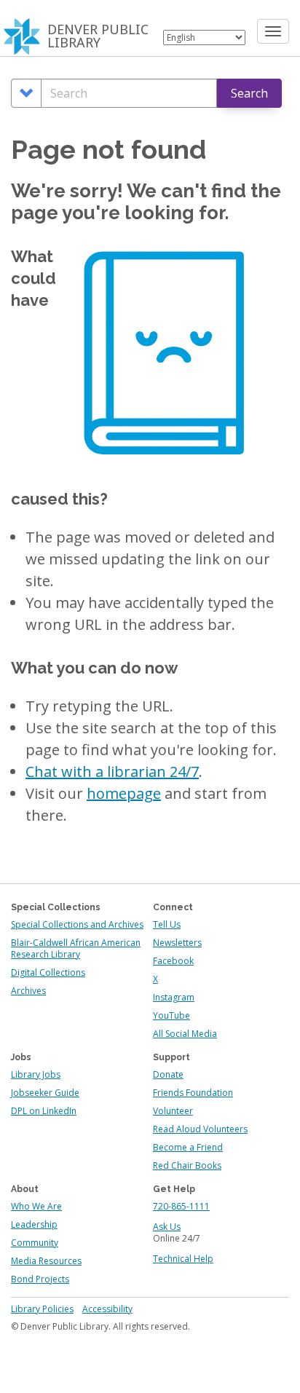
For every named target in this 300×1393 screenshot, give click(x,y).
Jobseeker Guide (45, 1092)
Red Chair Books (187, 1165)
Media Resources (46, 1261)
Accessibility (107, 1309)
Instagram (173, 997)
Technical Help (183, 1258)
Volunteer (173, 1111)
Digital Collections (48, 972)
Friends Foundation (193, 1092)
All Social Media (185, 1033)
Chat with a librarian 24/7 (112, 771)
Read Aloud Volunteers (200, 1129)
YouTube (171, 1015)
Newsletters (177, 942)
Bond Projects (40, 1279)
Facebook (173, 961)
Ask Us (167, 1226)
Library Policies (42, 1309)
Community (34, 1242)
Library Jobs (35, 1074)
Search (249, 93)
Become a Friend (188, 1147)
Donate (168, 1074)
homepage (124, 793)
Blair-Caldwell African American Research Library (76, 948)
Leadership (34, 1224)
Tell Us (167, 924)
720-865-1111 (181, 1206)
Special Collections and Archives (77, 924)
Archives (28, 990)
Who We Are (36, 1206)
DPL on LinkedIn (43, 1111)
